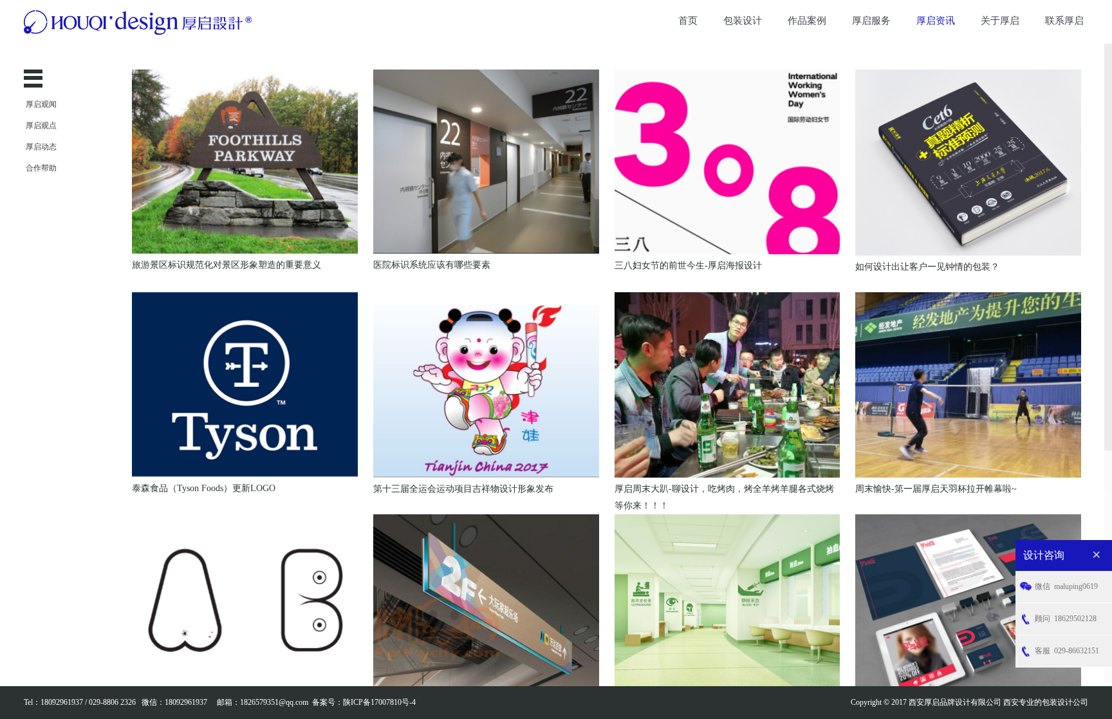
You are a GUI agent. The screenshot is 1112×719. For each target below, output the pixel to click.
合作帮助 (41, 168)
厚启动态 (41, 146)
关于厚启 (1000, 20)
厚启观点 (41, 125)
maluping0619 (1066, 586)
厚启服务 (871, 20)
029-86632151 (1067, 650)
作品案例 (807, 20)
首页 (688, 20)
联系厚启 (1064, 20)
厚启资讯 (935, 20)
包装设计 (742, 20)
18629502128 (1066, 618)
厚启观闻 (41, 104)
